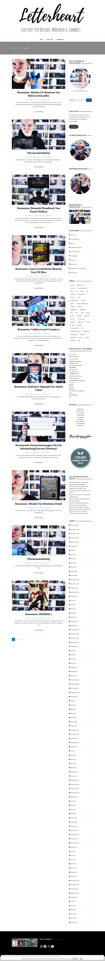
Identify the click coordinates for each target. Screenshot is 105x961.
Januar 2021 (74, 675)
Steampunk (86, 331)
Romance (79, 325)
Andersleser (80, 409)
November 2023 (75, 533)
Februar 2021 (74, 671)
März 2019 (73, 767)
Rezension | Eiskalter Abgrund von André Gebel (38, 388)
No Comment (47, 215)
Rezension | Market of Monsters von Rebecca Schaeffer (38, 94)
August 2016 (74, 897)
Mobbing (79, 315)
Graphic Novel (74, 300)
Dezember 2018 (75, 780)
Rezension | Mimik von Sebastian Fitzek (38, 504)
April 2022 (73, 613)
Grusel (83, 300)
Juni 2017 (73, 855)
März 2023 (73, 567)
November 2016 (75, 884)
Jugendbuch (73, 309)
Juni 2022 (73, 604)
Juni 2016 (73, 905)
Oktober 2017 (74, 838)
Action (72, 285)
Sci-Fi (82, 328)
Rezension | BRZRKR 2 (38, 614)
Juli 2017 (73, 851)
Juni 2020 (73, 705)
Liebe (82, 312)
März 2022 (73, 617)
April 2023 (73, 563)
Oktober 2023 (74, 537)
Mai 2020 (73, 709)
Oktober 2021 (74, 638)
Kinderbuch (83, 309)
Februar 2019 (74, 771)
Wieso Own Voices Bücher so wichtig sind (79, 509)
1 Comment (47, 99)
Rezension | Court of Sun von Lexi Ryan (79, 507)
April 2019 (73, 763)
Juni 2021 (73, 655)
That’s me (49, 39)
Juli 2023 (73, 550)
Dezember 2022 (75, 579)
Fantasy (72, 297)
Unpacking (73, 337)
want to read (74, 272)
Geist (78, 297)
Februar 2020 (74, 721)
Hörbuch (79, 306)
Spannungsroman (75, 331)
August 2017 (74, 847)
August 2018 (74, 797)
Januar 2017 (74, 876)
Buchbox (72, 288)
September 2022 (75, 592)
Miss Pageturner (80, 423)
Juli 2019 (73, 751)
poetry (88, 322)
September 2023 (75, 542)
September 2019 (75, 742)
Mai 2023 (73, 558)
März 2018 (73, 817)
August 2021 (74, 646)
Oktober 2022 (74, 588)
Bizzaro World (80, 411)
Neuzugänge (74, 255)
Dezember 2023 (75, 529)
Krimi (76, 312)
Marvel (72, 315)
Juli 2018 (73, 801)
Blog (41, 39)
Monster (86, 315)
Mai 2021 (73, 659)
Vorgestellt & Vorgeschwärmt (78, 268)
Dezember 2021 (75, 629)
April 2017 (73, 863)
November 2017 (75, 834)
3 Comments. (48, 276)
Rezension (73, 260)
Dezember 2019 (75, 730)
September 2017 (75, 843)
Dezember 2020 (75, 680)
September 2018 (75, 792)
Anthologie (80, 285)
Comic (72, 291)
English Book (82, 294)
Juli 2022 (73, 600)
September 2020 (75, 692)
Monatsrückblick (75, 251)
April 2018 (73, 813)
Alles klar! (75, 958)
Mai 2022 (73, 608)
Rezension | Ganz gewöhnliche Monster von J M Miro (38, 270)
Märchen (72, 322)
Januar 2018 (74, 826)
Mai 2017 (73, 859)
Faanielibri (80, 419)
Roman (72, 325)
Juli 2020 (73, 700)
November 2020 (75, 684)
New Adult (81, 322)
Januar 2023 (74, 575)
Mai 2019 (73, 759)
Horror (72, 306)
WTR (79, 340)
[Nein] (103, 958)
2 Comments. (48, 157)
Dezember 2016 (75, 880)
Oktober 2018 (74, 788)
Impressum (60, 39)
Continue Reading (38, 111)
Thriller (82, 334)
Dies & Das (73, 235)
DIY (87, 291)
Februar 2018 (74, 822)
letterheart (30, 99)
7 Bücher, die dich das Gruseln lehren (78, 513)
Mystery (72, 319)
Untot (81, 337)
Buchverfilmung (82, 288)
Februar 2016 (74, 922)
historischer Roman (82, 303)
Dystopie (72, 294)
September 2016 (75, 893)
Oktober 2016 (74, 889)
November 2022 (75, 583)
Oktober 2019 (74, 738)
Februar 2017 (74, 872)
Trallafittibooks (80, 425)
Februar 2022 (74, 621)
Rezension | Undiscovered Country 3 (39, 329)
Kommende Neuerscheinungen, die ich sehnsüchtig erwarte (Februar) (38, 447)
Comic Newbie (80, 413)
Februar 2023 (74, 571)
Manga (88, 312)
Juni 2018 (73, 805)
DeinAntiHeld (80, 415)
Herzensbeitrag (75, 239)
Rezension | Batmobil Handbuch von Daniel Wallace (38, 210)
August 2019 (74, 746)
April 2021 (73, 663)
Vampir (87, 337)
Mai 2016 (73, 909)
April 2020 (73, 713)
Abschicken (74, 126)
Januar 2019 (74, 776)
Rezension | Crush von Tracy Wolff (78, 511)
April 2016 (73, 914)
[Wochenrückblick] (38, 153)
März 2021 (73, 667)
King (71, 312)
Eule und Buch (80, 417)
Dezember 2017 (75, 830)
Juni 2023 (73, 554)
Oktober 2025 (74, 525)
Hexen (72, 303)
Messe (72, 243)
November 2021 (75, 634)
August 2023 (74, 546)
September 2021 (75, 642)
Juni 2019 (73, 755)
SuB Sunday (74, 264)
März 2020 (73, 717)
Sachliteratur (74, 328)
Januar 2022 (74, 625)
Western (72, 340)
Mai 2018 (73, 809)
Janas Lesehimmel (80, 421)
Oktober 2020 (74, 688)
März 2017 (73, 868)
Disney (82, 291)
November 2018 (75, 784)
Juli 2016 (73, 901)
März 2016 (73, 918)
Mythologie (80, 319)
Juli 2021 (73, 650)
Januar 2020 (74, 726)
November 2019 (75, 734)
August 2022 (74, 596)
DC (77, 291)
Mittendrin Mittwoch (76, 247)
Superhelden (73, 334)
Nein (81, 958)
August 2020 (74, 696)
